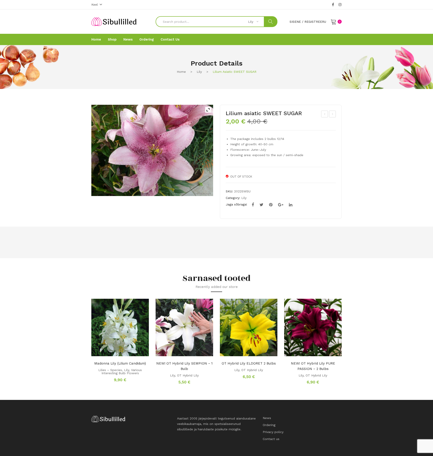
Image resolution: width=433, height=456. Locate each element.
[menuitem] (96, 39)
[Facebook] (333, 4)
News (267, 418)
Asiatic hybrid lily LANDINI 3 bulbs (324, 114)
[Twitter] (261, 204)
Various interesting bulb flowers (121, 371)
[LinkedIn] (290, 204)
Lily (199, 71)
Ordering (269, 425)
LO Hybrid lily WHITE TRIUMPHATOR (332, 114)
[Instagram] (340, 4)
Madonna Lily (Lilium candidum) (120, 363)
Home (181, 71)
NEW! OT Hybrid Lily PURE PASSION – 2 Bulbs (313, 366)
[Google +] (280, 204)
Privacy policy (273, 432)
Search (270, 21)
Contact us (271, 439)
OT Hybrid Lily (188, 375)
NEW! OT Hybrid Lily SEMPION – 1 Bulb (184, 366)
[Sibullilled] (113, 21)
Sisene (295, 21)
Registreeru (315, 21)
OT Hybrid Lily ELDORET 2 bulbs (249, 363)
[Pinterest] (270, 204)
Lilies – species (110, 370)
